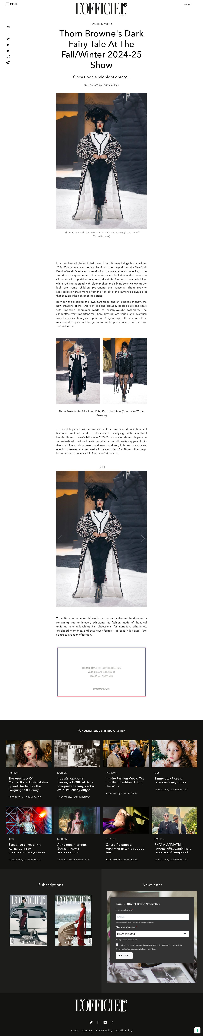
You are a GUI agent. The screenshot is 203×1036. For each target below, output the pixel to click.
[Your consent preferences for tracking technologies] (197, 1030)
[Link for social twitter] (91, 1023)
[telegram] (8, 63)
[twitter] (8, 51)
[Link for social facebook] (98, 1023)
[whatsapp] (8, 57)
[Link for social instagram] (105, 1023)
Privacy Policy (104, 1030)
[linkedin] (8, 45)
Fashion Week (101, 24)
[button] (143, 538)
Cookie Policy (124, 1030)
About (74, 1030)
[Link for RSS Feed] (112, 1022)
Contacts (87, 1030)
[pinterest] (8, 39)
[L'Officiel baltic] (101, 9)
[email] (8, 27)
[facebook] (8, 33)
